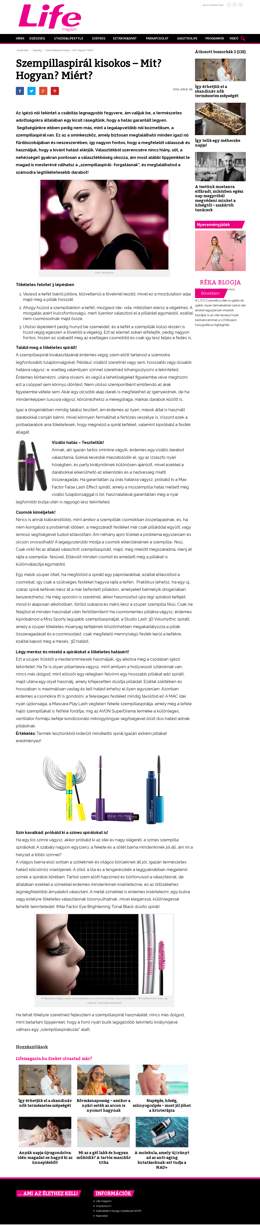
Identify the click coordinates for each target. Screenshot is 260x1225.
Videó (234, 38)
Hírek (20, 38)
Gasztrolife (187, 38)
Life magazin (104, 1201)
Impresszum (103, 1206)
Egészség (37, 38)
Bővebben (211, 293)
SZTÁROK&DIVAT (125, 38)
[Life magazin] (49, 17)
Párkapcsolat (157, 38)
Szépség (98, 38)
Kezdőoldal (22, 50)
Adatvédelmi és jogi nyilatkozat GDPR (118, 1210)
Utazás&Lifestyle (68, 38)
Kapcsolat (102, 1215)
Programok (214, 38)
